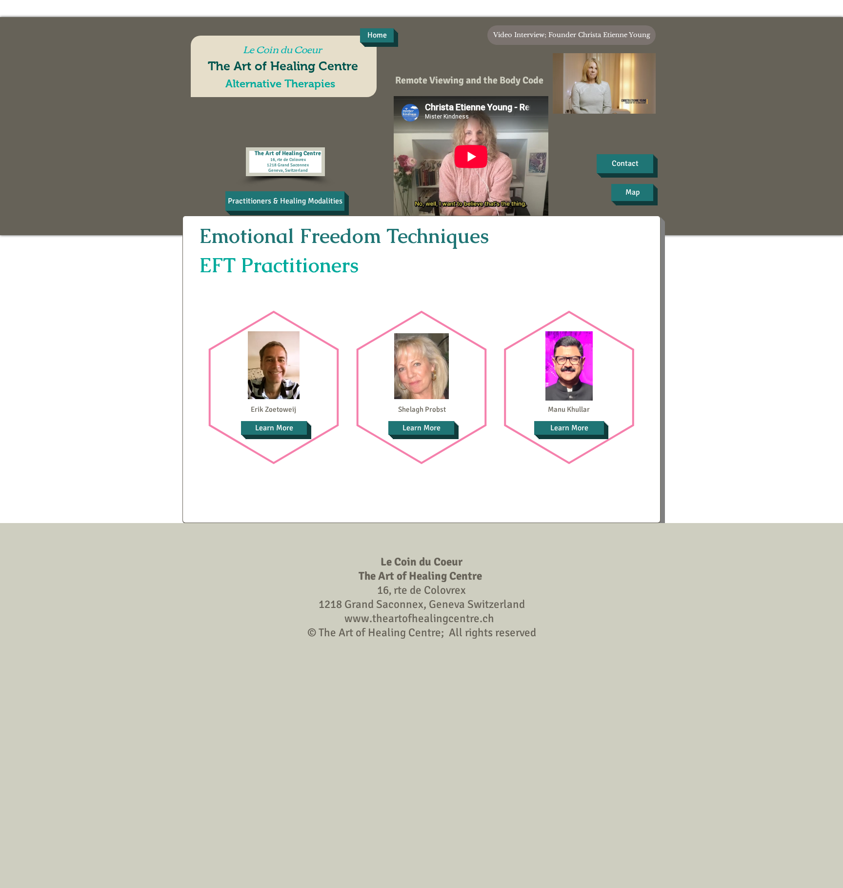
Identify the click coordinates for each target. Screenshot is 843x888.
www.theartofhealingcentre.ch (419, 618)
